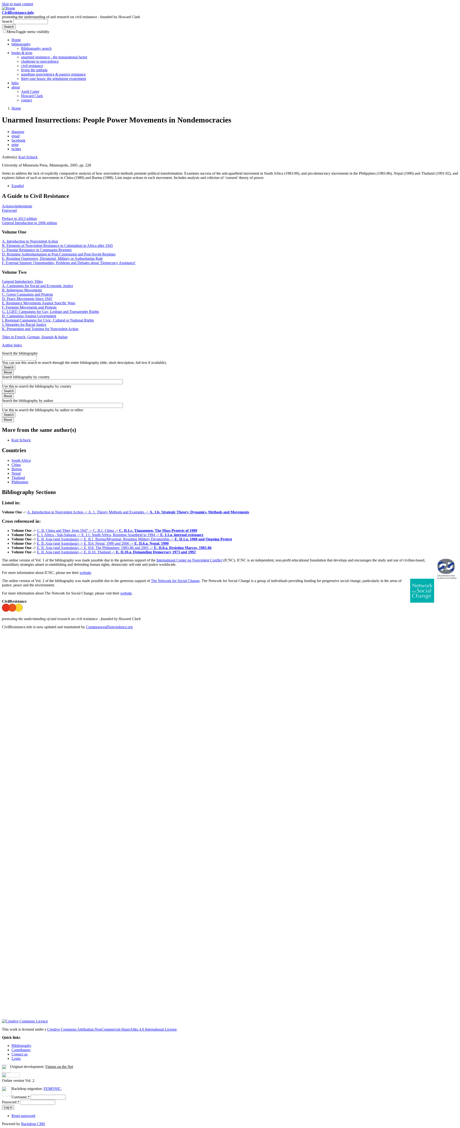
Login (16, 1058)
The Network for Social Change (175, 581)
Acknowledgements (17, 206)
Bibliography (21, 1046)
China (16, 465)
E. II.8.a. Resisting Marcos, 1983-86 (183, 548)
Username (21, 1097)
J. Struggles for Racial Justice (24, 324)
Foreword (9, 210)
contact (26, 100)
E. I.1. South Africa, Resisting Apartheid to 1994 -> (120, 535)
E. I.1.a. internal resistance (181, 535)
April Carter (30, 91)
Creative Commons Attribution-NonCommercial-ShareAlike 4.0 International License (112, 1029)
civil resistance (32, 66)
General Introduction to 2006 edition (29, 223)
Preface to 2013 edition (19, 219)
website (85, 573)
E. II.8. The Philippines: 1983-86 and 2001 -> (119, 548)
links (15, 83)
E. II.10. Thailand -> (100, 552)
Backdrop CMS (33, 1124)
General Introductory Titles (22, 281)
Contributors (21, 1050)
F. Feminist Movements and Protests (29, 307)
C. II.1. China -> (106, 530)
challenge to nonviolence (40, 61)
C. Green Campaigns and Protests (27, 294)
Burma (17, 469)
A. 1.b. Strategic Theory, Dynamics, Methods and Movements (199, 512)
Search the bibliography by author (27, 401)
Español (18, 186)
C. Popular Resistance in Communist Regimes (37, 250)
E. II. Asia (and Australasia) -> (60, 539)
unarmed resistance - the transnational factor (54, 57)
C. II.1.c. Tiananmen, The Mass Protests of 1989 (158, 530)
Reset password (23, 1116)
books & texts (22, 53)
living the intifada (34, 70)
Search (7, 21)
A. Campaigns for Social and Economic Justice (37, 286)
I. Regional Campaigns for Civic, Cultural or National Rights (48, 320)
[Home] (8, 8)
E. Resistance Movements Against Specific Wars (38, 303)
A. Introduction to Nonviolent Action (30, 241)
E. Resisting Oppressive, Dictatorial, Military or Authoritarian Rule (52, 258)
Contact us (20, 1054)
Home (16, 40)
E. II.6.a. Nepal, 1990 (151, 543)
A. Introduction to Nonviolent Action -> (57, 512)
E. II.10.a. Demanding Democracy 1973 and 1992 (156, 552)
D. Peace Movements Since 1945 (27, 299)
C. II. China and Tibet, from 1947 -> (65, 530)
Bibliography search (36, 48)
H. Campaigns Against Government (29, 316)
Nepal (16, 473)
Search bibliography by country (26, 377)
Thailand (18, 478)
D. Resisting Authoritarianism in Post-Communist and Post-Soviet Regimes (58, 254)
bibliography (21, 44)
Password (10, 1102)
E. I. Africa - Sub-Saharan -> (59, 535)
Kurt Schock (28, 157)
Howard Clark (32, 96)
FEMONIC (52, 1089)
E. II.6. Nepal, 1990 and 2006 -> (109, 543)
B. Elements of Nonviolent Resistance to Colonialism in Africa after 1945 (57, 246)
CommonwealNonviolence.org (109, 627)
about (16, 87)
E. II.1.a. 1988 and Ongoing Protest (203, 539)
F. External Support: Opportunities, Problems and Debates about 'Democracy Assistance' (69, 263)
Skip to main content (17, 4)
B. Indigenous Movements (22, 290)
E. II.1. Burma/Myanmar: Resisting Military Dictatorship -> (129, 539)
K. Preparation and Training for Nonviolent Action (40, 329)
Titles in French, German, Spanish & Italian (35, 337)
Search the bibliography (20, 353)
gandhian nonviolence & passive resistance (53, 74)
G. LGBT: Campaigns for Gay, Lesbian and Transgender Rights (50, 312)
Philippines (20, 482)
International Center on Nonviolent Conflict (189, 560)
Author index (12, 345)
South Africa (21, 460)
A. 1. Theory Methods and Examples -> (119, 512)
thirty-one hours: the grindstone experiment (53, 79)
